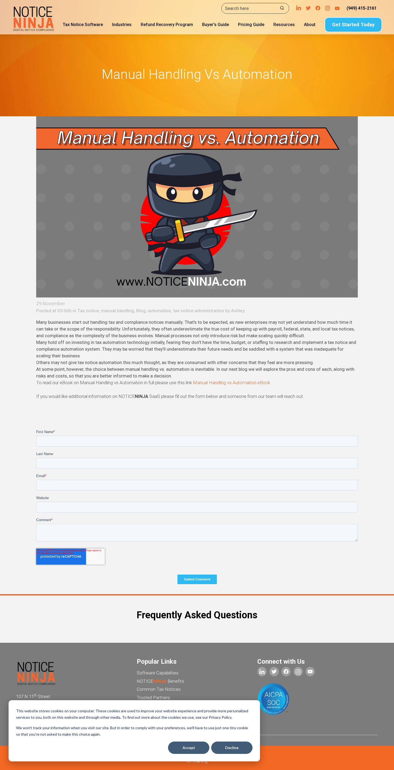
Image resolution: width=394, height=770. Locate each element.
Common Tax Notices (159, 689)
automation (159, 310)
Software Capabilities (158, 672)
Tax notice (88, 310)
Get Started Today (353, 24)
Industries (122, 24)
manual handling (117, 310)
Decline (232, 747)
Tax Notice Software (83, 24)
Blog (141, 310)
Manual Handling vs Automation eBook (231, 382)
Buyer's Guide (215, 24)
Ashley (238, 310)
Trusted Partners (153, 697)
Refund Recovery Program (167, 24)
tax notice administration (198, 310)
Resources (284, 24)
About (309, 24)
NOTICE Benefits (160, 681)
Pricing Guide (251, 24)
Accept (189, 747)
